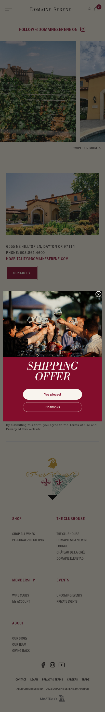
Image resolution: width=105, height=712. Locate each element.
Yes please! (52, 394)
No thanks (52, 407)
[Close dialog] (98, 294)
